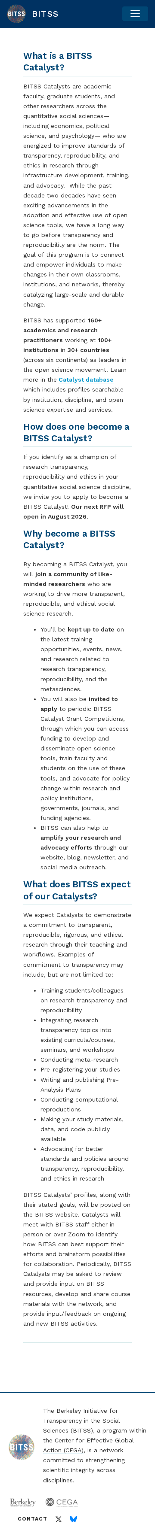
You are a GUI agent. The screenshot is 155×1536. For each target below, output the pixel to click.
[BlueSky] (74, 1519)
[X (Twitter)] (58, 1519)
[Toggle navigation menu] (135, 13)
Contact (32, 1519)
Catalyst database (86, 379)
